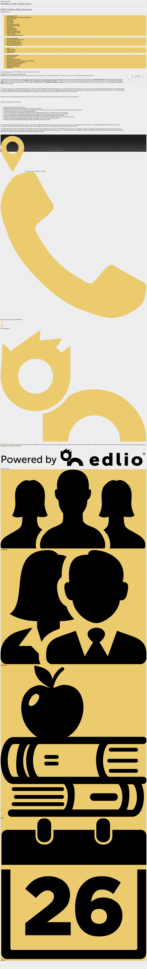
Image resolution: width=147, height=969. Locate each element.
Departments (10, 20)
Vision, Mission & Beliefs (13, 24)
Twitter (2, 326)
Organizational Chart (12, 28)
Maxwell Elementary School (14, 43)
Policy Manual (10, 21)
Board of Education (11, 18)
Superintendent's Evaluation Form (15, 35)
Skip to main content (6, 1)
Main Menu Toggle (5, 11)
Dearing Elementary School (13, 41)
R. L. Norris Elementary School (14, 42)
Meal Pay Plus (10, 58)
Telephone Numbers (12, 29)
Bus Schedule (10, 22)
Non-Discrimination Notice (13, 25)
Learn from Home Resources (14, 59)
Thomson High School (12, 38)
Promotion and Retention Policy (14, 63)
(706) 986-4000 (8, 319)
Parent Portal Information (13, 55)
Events (8, 48)
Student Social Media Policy (13, 65)
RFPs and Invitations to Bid (13, 31)
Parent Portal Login (11, 56)
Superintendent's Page (12, 16)
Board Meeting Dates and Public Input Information (19, 17)
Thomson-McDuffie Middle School (15, 39)
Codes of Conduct (11, 34)
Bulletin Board (10, 52)
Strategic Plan (10, 27)
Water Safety (10, 67)
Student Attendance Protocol (14, 32)
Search (2, 321)
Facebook (2, 324)
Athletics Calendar (11, 51)
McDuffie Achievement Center (14, 45)
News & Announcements (7, 72)
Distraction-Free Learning (13, 66)
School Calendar (11, 49)
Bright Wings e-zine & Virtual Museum (16, 62)
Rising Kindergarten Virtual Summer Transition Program (20, 60)
